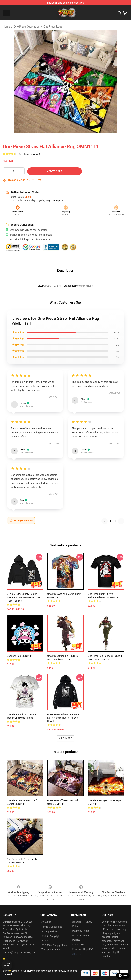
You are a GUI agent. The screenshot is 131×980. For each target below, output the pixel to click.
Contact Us (78, 944)
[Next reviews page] (121, 521)
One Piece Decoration (27, 26)
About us (46, 922)
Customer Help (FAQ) (83, 949)
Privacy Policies (49, 931)
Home (6, 26)
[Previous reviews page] (104, 521)
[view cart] (125, 13)
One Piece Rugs (52, 26)
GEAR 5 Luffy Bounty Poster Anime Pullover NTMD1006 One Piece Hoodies (23, 597)
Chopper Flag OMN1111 (19, 656)
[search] (119, 13)
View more (65, 738)
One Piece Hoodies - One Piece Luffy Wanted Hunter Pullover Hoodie (63, 718)
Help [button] (125, 976)
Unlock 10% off (7, 965)
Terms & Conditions (51, 926)
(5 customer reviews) (29, 154)
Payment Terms (80, 930)
